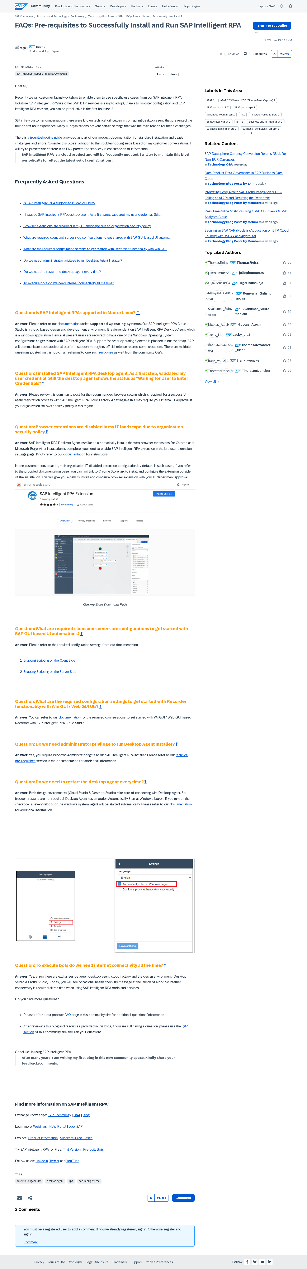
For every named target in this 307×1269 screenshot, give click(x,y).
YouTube (72, 1161)
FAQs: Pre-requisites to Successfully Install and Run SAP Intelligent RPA (128, 25)
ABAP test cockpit (217, 107)
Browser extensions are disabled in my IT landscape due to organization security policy (87, 226)
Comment (31, 1242)
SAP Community (24, 16)
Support (136, 1262)
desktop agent (55, 1181)
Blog (86, 1115)
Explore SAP (266, 6)
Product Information (43, 1138)
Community (40, 6)
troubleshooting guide (46, 137)
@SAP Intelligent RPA (29, 1181)
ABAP (209, 100)
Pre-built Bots (93, 1149)
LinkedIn (42, 1161)
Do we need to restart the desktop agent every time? (62, 271)
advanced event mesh (220, 114)
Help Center (170, 6)
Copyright (75, 1262)
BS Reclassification (217, 121)
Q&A (77, 1115)
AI (242, 114)
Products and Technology (72, 6)
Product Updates (167, 74)
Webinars (40, 1126)
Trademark (119, 1262)
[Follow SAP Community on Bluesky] (254, 1262)
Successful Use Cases (76, 1138)
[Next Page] (251, 133)
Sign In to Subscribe (272, 25)
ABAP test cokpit (244, 107)
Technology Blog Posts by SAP (105, 16)
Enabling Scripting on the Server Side (49, 671)
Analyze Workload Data (264, 114)
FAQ (68, 1015)
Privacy (39, 1262)
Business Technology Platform (259, 128)
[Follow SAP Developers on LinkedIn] (269, 1262)
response (106, 352)
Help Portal (57, 1126)
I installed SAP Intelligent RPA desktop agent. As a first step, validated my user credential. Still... (92, 214)
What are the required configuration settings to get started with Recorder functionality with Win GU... (95, 249)
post (76, 394)
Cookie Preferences (159, 1262)
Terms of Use (56, 1262)
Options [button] (255, 33)
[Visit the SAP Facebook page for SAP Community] (247, 1262)
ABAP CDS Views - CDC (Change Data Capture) (246, 100)
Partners (137, 6)
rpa (71, 1181)
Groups (100, 6)
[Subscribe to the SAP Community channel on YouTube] (262, 1262)
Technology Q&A (220, 164)
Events (152, 6)
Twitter (54, 1161)
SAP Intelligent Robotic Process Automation (42, 73)
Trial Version (72, 1149)
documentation (69, 324)
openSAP (76, 1126)
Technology (77, 16)
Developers (118, 6)
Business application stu (221, 128)
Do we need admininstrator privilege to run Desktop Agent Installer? (72, 260)
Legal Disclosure (97, 1262)
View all (210, 381)
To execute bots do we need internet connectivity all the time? (68, 283)
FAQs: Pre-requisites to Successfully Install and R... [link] (155, 16)
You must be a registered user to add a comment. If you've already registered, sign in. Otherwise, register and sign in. (102, 1232)
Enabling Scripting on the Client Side (49, 660)
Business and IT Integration (264, 121)
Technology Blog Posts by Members (235, 202)
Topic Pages (192, 6)
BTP (238, 121)
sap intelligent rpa (89, 1181)
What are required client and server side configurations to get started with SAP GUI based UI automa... (97, 237)
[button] (274, 54)
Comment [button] (183, 1198)
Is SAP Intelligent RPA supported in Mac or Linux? (59, 203)
